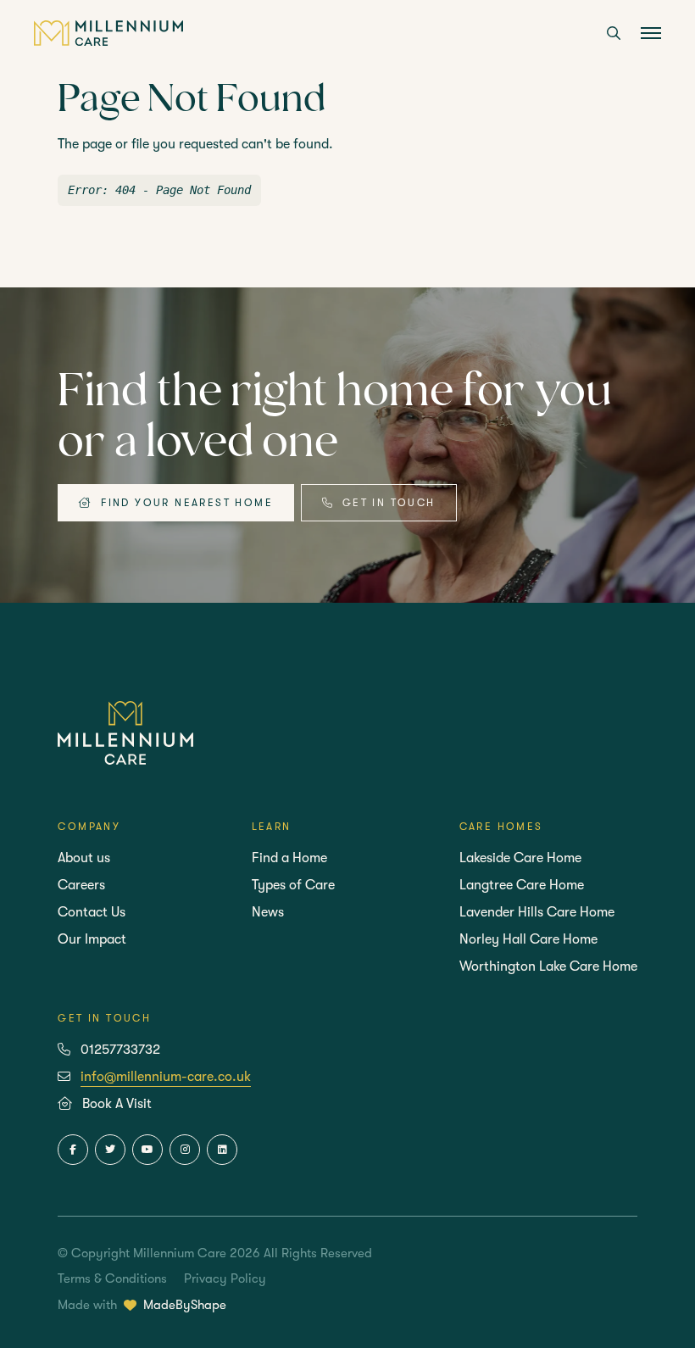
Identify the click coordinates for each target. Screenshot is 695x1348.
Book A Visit (117, 1103)
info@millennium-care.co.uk (166, 1076)
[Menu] (651, 34)
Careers (81, 885)
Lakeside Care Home (520, 858)
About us (84, 858)
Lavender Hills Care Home (536, 912)
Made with (142, 1304)
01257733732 (120, 1049)
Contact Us (91, 912)
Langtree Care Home (521, 885)
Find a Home (289, 858)
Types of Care (293, 885)
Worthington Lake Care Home (548, 966)
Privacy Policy (225, 1278)
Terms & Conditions (112, 1278)
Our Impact (92, 939)
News (268, 912)
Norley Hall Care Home (528, 939)
